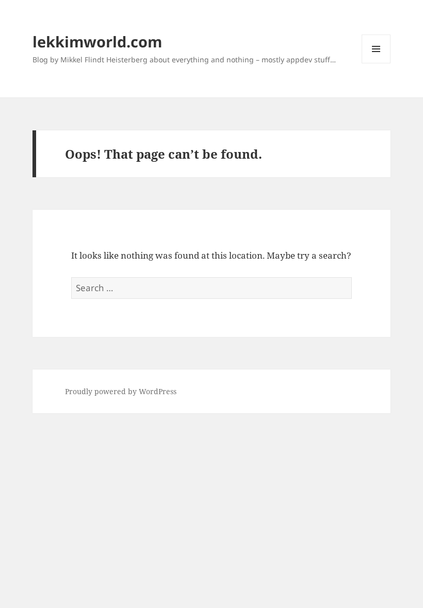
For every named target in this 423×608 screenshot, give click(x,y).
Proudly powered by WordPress (120, 391)
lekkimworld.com (97, 41)
